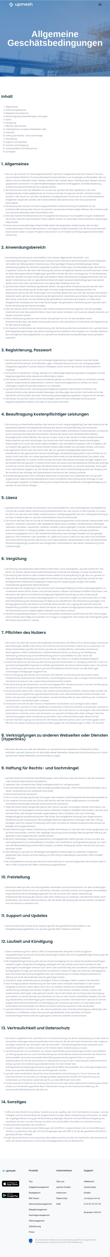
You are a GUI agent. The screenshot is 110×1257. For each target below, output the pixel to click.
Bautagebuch (34, 1193)
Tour (31, 1181)
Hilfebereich (89, 1181)
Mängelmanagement (38, 1209)
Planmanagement (36, 1221)
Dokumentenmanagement (40, 1204)
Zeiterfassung (35, 1226)
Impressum (61, 1193)
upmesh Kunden (63, 1187)
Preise (31, 1232)
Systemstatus (90, 1187)
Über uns (60, 1181)
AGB (58, 1204)
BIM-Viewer (34, 1198)
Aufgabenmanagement (39, 1187)
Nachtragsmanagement (39, 1215)
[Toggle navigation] (100, 4)
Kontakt (87, 1193)
